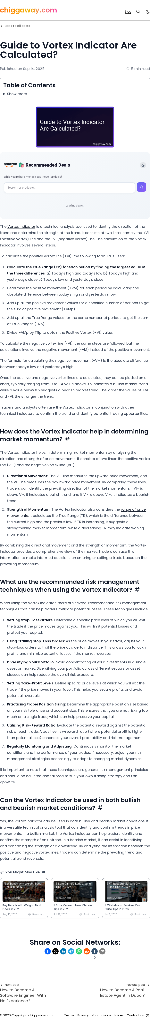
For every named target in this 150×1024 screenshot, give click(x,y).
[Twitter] (147, 1015)
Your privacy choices (108, 1015)
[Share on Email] (102, 951)
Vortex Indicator (21, 226)
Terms (69, 1015)
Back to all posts (17, 26)
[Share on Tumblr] (94, 951)
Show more (17, 93)
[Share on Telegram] (71, 951)
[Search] (138, 11)
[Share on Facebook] (48, 951)
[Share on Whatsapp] (79, 951)
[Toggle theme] (143, 165)
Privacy (83, 1015)
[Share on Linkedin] (63, 951)
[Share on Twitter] (55, 951)
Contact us (135, 1015)
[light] (147, 11)
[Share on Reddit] (87, 951)
